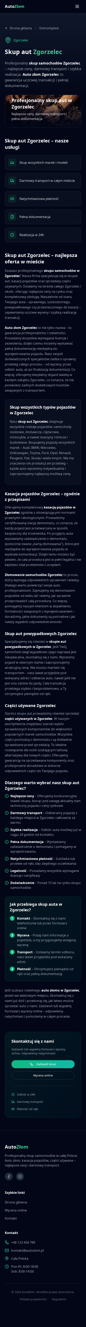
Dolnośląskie (49, 28)
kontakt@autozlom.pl (27, 1250)
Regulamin (59, 1299)
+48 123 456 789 (23, 1242)
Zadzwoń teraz (46, 1064)
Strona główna (21, 28)
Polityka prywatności (33, 1299)
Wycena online (43, 1075)
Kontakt (11, 1218)
